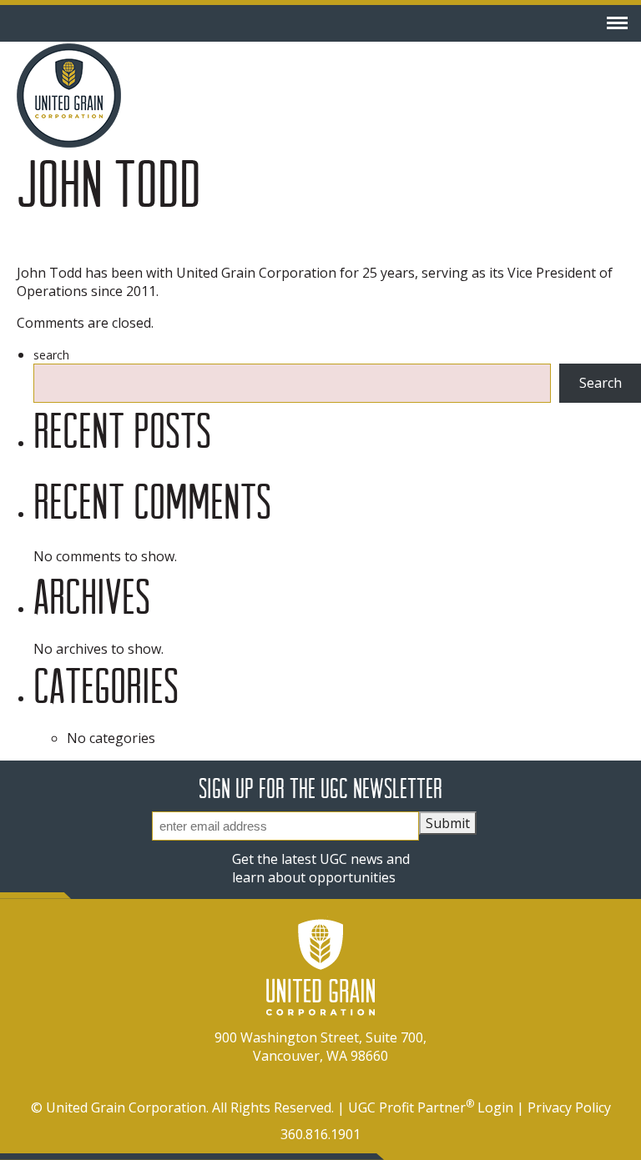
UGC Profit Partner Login (430, 1107)
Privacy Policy (569, 1107)
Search (51, 355)
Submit (448, 823)
